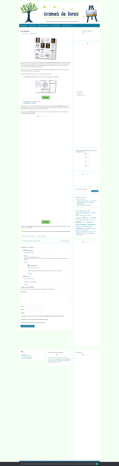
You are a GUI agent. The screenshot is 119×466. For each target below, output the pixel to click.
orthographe (94, 228)
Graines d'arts (24, 236)
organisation (88, 228)
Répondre (26, 262)
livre (93, 222)
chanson (40, 236)
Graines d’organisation (55, 25)
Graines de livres (32, 25)
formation (93, 218)
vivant (82, 233)
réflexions (86, 230)
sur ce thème (41, 108)
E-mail (22, 309)
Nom (22, 306)
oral (84, 228)
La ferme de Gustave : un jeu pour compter (85, 202)
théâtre (91, 231)
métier (82, 226)
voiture (85, 233)
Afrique (77, 210)
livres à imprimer (81, 224)
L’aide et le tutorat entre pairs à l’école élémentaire (87, 200)
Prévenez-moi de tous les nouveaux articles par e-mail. (33, 322)
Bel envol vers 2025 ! (81, 199)
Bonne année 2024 (80, 203)
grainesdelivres (33, 33)
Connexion (24, 354)
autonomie (86, 212)
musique (78, 226)
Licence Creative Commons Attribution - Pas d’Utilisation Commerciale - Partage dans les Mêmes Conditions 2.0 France (59, 361)
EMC (87, 218)
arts (89, 211)
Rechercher (95, 191)
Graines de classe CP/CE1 (43, 25)
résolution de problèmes (81, 231)
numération (79, 228)
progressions (78, 230)
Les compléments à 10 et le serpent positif (30, 240)
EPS (90, 218)
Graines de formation (66, 25)
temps (45, 236)
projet (82, 230)
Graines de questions (31, 236)
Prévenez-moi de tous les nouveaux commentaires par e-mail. (35, 319)
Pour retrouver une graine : (81, 189)
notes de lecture (87, 226)
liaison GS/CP (84, 222)
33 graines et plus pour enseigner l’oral (84, 205)
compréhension (82, 215)
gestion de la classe (83, 219)
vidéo (95, 231)
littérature (89, 222)
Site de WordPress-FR (26, 358)
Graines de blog (23, 25)
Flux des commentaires (27, 357)
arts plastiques (79, 212)
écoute (88, 233)
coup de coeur (79, 218)
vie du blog (78, 233)
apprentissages (83, 210)
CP (43, 236)
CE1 (38, 236)
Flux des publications (26, 355)
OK (97, 463)
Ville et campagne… (65, 240)
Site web (22, 312)
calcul (93, 212)
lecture (78, 222)
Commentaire (24, 291)
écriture (92, 233)
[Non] (117, 464)
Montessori (91, 224)
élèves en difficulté (79, 234)
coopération (89, 215)
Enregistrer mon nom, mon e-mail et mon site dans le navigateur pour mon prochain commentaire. (43, 316)
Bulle (90, 212)
